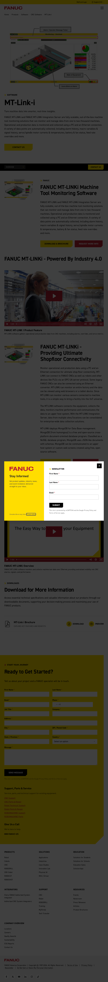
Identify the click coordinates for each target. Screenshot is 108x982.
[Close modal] (99, 465)
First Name (54, 473)
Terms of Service (54, 513)
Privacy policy (31, 514)
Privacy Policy (88, 510)
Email (52, 492)
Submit (56, 505)
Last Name (54, 482)
